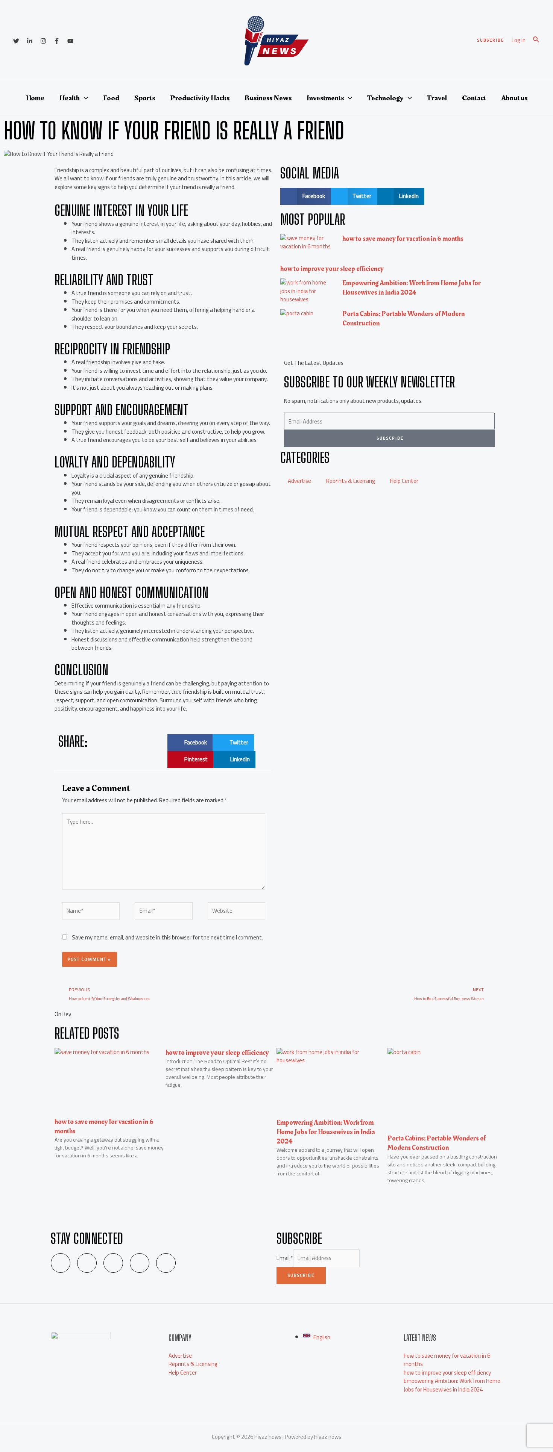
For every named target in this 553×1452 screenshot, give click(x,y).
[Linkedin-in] (87, 1263)
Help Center (404, 480)
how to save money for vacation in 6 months (402, 239)
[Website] (236, 912)
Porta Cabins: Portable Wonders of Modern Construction (403, 318)
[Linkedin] (30, 41)
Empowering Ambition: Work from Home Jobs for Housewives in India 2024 (411, 288)
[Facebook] (57, 41)
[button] (190, 742)
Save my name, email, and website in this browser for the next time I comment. (167, 937)
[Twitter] (16, 41)
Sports (144, 98)
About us (514, 98)
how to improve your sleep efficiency (332, 269)
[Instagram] (43, 41)
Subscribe (301, 1275)
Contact (474, 98)
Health (69, 98)
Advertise (299, 480)
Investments (325, 98)
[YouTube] (70, 41)
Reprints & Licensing (350, 480)
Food (111, 98)
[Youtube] (166, 1263)
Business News (268, 98)
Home (35, 98)
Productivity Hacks (199, 98)
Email (284, 1257)
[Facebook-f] (139, 1263)
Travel (437, 98)
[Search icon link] (536, 40)
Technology (385, 98)
